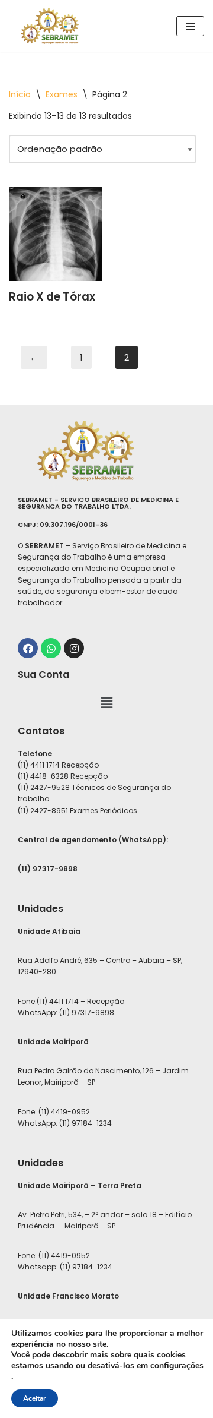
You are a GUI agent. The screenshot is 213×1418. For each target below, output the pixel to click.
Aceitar (34, 1398)
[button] (106, 702)
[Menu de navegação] (190, 26)
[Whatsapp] (51, 648)
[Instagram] (74, 648)
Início (20, 94)
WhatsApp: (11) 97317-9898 (66, 1013)
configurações (177, 1365)
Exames (62, 94)
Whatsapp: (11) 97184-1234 (65, 1267)
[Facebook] (28, 648)
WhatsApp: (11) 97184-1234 (65, 1123)
